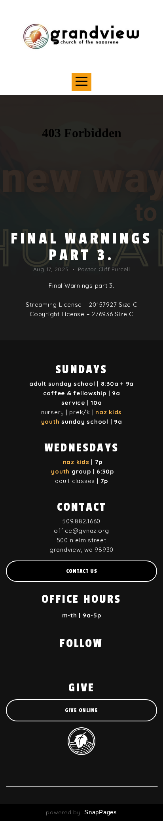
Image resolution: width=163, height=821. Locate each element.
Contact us (81, 571)
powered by (81, 812)
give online (81, 710)
